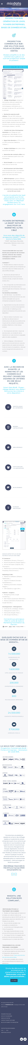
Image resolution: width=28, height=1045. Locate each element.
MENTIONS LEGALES (6, 1032)
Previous (12, 874)
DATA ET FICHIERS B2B (6, 1016)
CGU (2, 1030)
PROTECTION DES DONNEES (8, 1028)
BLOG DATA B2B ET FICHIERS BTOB (9, 1022)
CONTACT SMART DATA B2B (8, 1020)
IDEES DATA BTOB (5, 1018)
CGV (7, 1030)
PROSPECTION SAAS (6, 1014)
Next (15, 874)
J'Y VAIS (14, 980)
